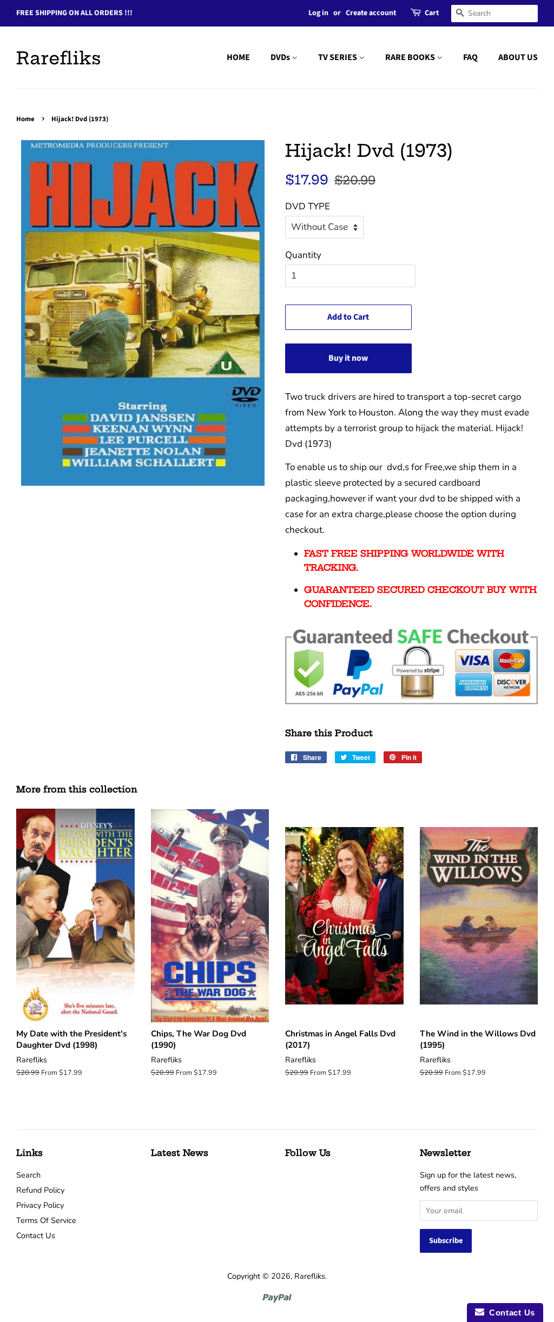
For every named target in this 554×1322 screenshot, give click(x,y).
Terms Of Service (46, 1220)
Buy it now (348, 358)
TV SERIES (338, 57)
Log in (318, 13)
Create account (371, 13)
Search (28, 1174)
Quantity (303, 255)
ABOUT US (518, 57)
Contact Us (35, 1235)
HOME (238, 57)
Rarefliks (58, 58)
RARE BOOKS (411, 57)
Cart (432, 13)
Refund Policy (40, 1190)
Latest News (179, 1152)
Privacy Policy (40, 1205)
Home (25, 119)
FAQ (470, 57)
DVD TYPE (307, 206)
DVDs (281, 57)
